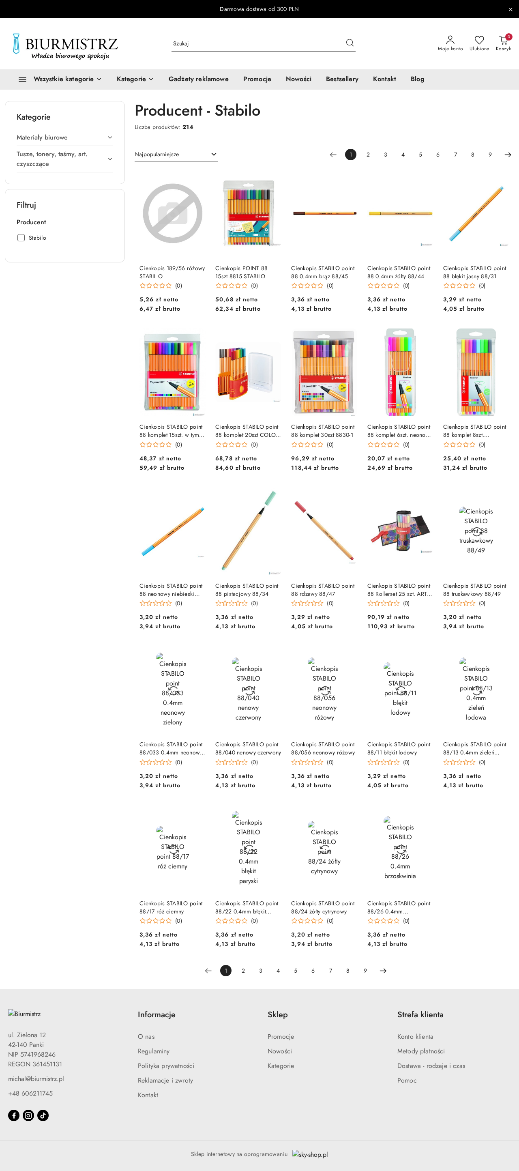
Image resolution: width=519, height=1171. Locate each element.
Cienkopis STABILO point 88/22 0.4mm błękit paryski (246, 907)
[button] (135, 79)
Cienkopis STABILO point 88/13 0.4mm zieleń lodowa (474, 748)
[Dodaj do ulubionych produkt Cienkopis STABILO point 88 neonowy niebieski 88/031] (196, 496)
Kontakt (148, 1095)
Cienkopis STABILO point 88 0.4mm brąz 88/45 (322, 272)
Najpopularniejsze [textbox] (157, 154)
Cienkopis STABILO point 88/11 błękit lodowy (398, 748)
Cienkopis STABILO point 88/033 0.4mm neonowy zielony (171, 748)
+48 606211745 (30, 1093)
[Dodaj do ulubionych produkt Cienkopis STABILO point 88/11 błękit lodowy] (424, 655)
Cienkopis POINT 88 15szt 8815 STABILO (241, 272)
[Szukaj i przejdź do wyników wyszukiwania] (350, 44)
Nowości (280, 1051)
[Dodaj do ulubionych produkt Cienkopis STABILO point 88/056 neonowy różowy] (348, 655)
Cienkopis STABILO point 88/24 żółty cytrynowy (322, 907)
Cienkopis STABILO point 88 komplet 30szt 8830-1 (322, 431)
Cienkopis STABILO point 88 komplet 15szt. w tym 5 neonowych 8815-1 (171, 431)
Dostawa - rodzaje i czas (431, 1065)
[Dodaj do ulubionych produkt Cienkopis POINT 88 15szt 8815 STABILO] (272, 179)
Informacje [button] (157, 1015)
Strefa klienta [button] (420, 1015)
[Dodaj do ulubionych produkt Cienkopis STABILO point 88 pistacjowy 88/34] (272, 496)
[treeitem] (65, 137)
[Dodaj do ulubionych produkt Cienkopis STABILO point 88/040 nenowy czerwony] (272, 655)
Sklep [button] (278, 1015)
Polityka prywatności (166, 1065)
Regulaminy (154, 1051)
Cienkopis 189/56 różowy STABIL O (172, 272)
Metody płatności (421, 1051)
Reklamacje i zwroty (165, 1080)
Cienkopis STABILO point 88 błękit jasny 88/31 (474, 272)
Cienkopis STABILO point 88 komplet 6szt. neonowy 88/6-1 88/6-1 (400, 431)
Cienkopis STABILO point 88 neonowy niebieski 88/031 (170, 590)
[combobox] (176, 154)
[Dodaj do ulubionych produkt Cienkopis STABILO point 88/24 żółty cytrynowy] (348, 814)
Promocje (281, 1036)
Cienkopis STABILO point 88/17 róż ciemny (170, 907)
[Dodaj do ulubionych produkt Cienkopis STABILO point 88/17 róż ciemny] (196, 814)
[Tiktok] (43, 1115)
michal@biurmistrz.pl (36, 1078)
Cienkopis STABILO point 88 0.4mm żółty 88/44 (398, 272)
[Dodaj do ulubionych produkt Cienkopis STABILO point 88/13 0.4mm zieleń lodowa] (500, 655)
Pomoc (407, 1080)
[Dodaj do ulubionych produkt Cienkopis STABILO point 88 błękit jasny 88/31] (500, 179)
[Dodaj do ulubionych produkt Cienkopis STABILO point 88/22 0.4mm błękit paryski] (272, 814)
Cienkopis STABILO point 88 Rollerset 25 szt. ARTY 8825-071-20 (399, 590)
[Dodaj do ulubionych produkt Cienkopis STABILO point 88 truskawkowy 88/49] (500, 496)
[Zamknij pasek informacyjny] (510, 9)
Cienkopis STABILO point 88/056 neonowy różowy (323, 748)
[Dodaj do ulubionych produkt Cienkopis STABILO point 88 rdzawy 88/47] (348, 496)
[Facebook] (13, 1115)
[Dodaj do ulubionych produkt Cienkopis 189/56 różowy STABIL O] (196, 179)
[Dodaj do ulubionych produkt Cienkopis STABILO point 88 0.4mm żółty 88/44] (424, 179)
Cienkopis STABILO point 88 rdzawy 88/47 (322, 590)
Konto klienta (415, 1036)
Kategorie (281, 1065)
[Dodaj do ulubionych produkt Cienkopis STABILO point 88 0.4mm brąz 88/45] (348, 179)
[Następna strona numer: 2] (508, 154)
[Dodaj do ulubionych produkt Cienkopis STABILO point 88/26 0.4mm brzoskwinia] (424, 814)
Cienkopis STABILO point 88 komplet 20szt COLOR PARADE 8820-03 (247, 431)
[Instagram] (28, 1115)
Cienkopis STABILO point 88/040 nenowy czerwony (248, 748)
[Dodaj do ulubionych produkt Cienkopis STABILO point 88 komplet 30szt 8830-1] (348, 337)
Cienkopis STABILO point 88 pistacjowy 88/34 (246, 590)
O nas (146, 1036)
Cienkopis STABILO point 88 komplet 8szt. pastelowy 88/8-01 (474, 431)
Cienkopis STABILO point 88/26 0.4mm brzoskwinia (398, 907)
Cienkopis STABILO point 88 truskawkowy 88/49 (474, 590)
